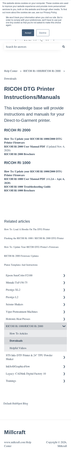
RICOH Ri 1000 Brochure (19, 190)
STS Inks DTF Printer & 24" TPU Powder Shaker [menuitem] (29, 357)
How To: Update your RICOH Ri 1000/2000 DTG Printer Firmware (33, 140)
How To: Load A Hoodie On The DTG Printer (27, 229)
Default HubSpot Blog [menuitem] (15, 403)
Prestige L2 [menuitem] (12, 297)
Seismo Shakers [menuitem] (14, 304)
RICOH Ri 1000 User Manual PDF (25, 179)
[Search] (63, 46)
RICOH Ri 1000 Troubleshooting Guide (27, 186)
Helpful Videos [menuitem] (18, 348)
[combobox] (32, 46)
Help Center (10, 71)
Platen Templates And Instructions (21, 264)
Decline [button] (42, 32)
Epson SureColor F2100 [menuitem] (19, 275)
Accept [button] (28, 32)
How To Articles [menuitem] (19, 333)
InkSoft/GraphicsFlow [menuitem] (18, 366)
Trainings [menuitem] (11, 380)
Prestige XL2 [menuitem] (13, 289)
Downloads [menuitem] (16, 341)
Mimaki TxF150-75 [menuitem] (16, 282)
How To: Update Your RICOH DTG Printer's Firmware (31, 247)
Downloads (10, 78)
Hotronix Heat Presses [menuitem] (18, 319)
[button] (64, 275)
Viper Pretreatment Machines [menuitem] (22, 311)
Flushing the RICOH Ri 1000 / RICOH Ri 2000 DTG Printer (34, 238)
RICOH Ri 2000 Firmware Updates (21, 255)
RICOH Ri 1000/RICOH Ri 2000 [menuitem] (24, 326)
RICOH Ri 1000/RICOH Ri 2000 (42, 71)
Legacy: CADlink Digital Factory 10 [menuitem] (26, 373)
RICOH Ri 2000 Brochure (19, 154)
